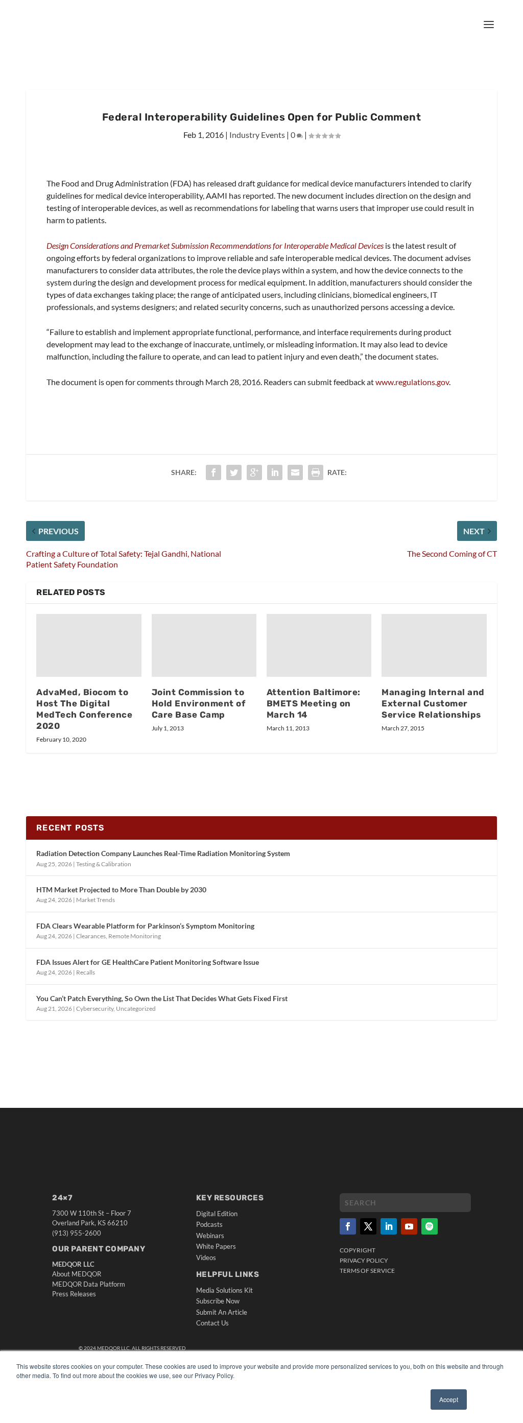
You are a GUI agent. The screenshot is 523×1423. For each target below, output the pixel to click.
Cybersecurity (94, 1008)
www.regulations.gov (412, 382)
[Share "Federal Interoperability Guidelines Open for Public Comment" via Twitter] (234, 472)
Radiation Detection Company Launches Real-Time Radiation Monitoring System (163, 853)
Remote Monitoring (134, 936)
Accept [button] (448, 1399)
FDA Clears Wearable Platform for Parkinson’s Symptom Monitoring (145, 925)
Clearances (91, 936)
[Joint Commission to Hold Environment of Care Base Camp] (204, 645)
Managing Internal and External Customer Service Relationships (433, 703)
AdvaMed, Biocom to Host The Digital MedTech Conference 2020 (84, 709)
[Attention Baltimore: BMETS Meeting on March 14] (319, 645)
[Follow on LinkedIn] (389, 1226)
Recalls (85, 972)
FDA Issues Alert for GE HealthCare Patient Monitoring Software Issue (147, 962)
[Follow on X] (368, 1226)
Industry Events (257, 134)
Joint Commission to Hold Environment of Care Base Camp (199, 703)
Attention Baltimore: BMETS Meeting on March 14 (314, 703)
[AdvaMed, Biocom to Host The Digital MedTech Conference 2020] (88, 645)
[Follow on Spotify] (429, 1226)
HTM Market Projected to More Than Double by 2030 (121, 889)
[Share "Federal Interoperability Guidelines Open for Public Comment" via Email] (295, 472)
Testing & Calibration (103, 864)
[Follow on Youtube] (409, 1226)
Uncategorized (136, 1008)
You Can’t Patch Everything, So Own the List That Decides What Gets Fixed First (162, 998)
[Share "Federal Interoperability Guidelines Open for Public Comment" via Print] (315, 472)
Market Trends (95, 900)
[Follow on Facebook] (348, 1226)
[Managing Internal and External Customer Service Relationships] (434, 645)
